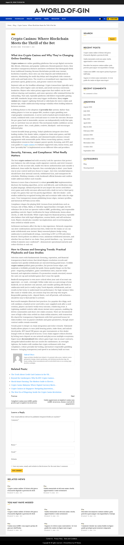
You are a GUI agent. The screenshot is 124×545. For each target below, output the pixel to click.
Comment (15, 420)
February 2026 (89, 131)
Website (14, 459)
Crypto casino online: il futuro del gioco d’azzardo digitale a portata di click (23, 489)
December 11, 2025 (29, 47)
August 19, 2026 (14, 493)
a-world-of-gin (62, 10)
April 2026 (87, 123)
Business (9, 19)
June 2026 (87, 115)
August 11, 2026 (50, 530)
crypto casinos (29, 145)
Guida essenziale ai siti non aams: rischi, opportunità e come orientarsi (59, 489)
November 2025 (89, 143)
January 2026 (88, 135)
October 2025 (88, 147)
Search (88, 33)
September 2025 (89, 151)
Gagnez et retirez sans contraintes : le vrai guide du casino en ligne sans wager (60, 527)
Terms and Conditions (70, 539)
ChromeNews (68, 543)
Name (13, 445)
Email (13, 452)
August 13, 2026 (14, 530)
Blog (64, 19)
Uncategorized (89, 168)
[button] (105, 19)
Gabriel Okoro (17, 47)
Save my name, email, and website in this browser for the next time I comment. (40, 466)
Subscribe (113, 19)
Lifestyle (38, 19)
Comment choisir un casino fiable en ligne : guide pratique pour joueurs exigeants (97, 527)
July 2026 (87, 111)
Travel (46, 19)
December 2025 (89, 139)
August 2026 (88, 107)
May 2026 (87, 119)
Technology (19, 19)
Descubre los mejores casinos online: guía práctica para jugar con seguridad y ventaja (98, 513)
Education (55, 19)
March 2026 (88, 127)
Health (29, 19)
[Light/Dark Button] (101, 19)
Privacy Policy (58, 539)
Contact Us (49, 539)
